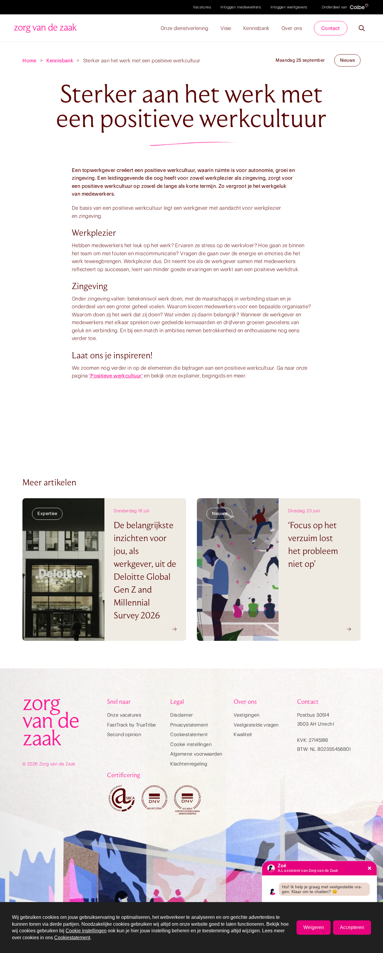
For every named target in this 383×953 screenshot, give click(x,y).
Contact (330, 28)
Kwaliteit (243, 734)
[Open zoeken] (362, 28)
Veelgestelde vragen (256, 725)
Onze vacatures (124, 715)
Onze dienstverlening (185, 28)
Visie (226, 28)
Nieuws (347, 60)
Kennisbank (256, 28)
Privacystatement (189, 725)
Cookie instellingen (191, 744)
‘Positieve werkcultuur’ (116, 376)
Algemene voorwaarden (196, 754)
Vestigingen (246, 715)
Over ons (292, 28)
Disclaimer (181, 715)
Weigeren (313, 927)
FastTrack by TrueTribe (131, 725)
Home (29, 61)
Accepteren (352, 927)
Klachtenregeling (188, 764)
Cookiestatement (189, 734)
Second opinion (124, 734)
